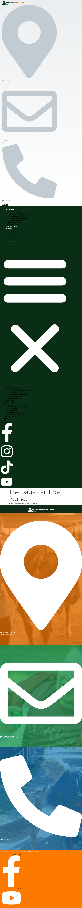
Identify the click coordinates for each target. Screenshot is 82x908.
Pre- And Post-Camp (16, 220)
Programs (9, 228)
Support (6, 418)
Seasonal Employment (13, 212)
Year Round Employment (14, 222)
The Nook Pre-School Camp (18, 216)
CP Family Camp (12, 235)
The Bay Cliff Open (9, 416)
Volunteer (10, 400)
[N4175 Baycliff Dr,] (29, 77)
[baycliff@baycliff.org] (29, 138)
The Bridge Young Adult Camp (19, 218)
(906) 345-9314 (6, 200)
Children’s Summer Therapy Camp (20, 214)
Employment (10, 209)
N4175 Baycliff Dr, (6, 80)
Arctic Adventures (12, 233)
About (5, 384)
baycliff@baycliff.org (7, 140)
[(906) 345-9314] (29, 197)
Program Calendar (9, 402)
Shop (7, 245)
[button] (35, 314)
